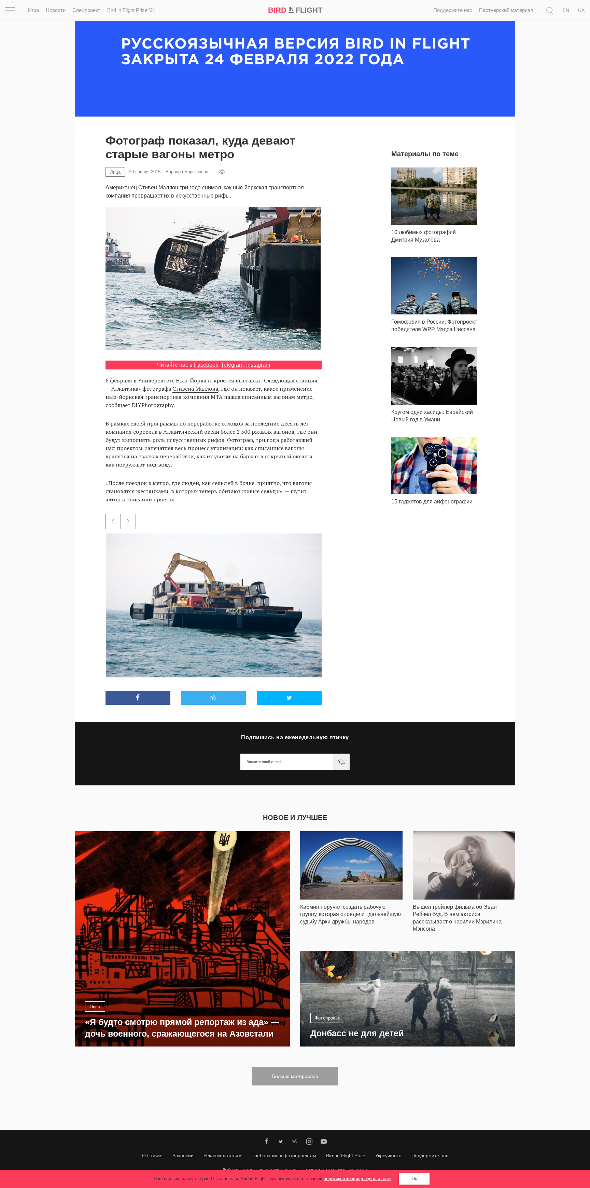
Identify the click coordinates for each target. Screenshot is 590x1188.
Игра (33, 10)
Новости (56, 10)
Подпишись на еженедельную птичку (295, 737)
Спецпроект (86, 10)
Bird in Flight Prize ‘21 (131, 10)
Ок (414, 1178)
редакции (358, 1169)
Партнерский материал (506, 10)
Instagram (258, 365)
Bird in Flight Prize (345, 1155)
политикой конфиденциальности (357, 1178)
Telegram (232, 365)
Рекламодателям (222, 1155)
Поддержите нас (452, 10)
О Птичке (152, 1155)
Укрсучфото (388, 1155)
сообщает (118, 405)
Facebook (206, 365)
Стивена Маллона (195, 388)
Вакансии (183, 1155)
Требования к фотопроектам (284, 1155)
